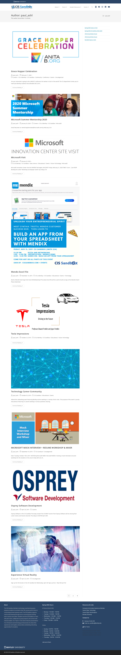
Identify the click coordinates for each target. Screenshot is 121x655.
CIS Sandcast (39, 451)
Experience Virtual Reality (24, 574)
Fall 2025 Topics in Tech (90, 40)
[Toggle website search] (92, 7)
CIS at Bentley (22, 77)
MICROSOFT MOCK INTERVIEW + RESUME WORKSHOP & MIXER (41, 447)
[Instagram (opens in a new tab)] (102, 7)
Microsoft (58, 123)
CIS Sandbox (30, 77)
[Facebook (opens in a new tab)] (99, 7)
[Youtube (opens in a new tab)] (109, 7)
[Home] (103, 16)
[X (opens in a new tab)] (96, 7)
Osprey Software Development (26, 505)
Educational (41, 163)
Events (52, 77)
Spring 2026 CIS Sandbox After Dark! (93, 31)
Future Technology (56, 163)
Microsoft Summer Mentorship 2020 (29, 119)
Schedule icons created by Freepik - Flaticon (92, 632)
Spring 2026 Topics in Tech (91, 27)
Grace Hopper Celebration (24, 71)
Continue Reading (18, 87)
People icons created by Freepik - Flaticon (91, 630)
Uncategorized (59, 77)
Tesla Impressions (20, 333)
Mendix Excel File (19, 271)
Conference (46, 77)
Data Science (33, 163)
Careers (15, 77)
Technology (68, 276)
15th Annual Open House (91, 33)
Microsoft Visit (18, 157)
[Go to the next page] (77, 595)
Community (38, 77)
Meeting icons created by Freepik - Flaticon (92, 634)
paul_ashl (107, 16)
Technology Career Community (26, 391)
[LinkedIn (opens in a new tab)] (105, 7)
